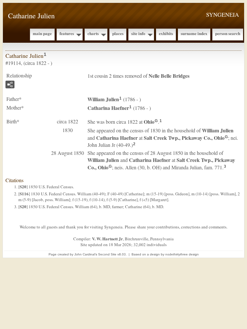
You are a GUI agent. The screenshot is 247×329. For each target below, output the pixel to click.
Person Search (227, 33)
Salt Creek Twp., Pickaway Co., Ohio (184, 137)
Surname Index (194, 33)
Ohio (149, 121)
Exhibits (166, 33)
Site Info (138, 33)
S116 (24, 194)
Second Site (107, 254)
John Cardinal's (85, 254)
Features (66, 33)
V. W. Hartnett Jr (107, 239)
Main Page (42, 33)
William (103, 99)
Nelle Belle (169, 75)
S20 (23, 186)
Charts (93, 33)
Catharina (108, 107)
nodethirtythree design (182, 254)
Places (118, 33)
